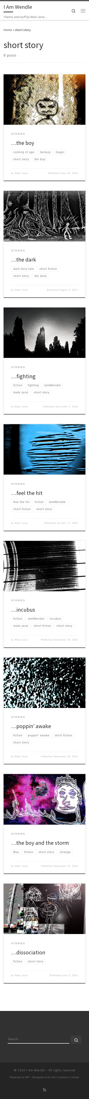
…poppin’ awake (31, 726)
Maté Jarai (21, 173)
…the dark (23, 259)
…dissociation (28, 952)
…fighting (23, 376)
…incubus (23, 609)
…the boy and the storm (40, 842)
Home (8, 30)
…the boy (22, 142)
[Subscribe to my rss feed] (44, 1090)
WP (27, 1077)
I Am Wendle (35, 1070)
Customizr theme (67, 1077)
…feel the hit (26, 492)
